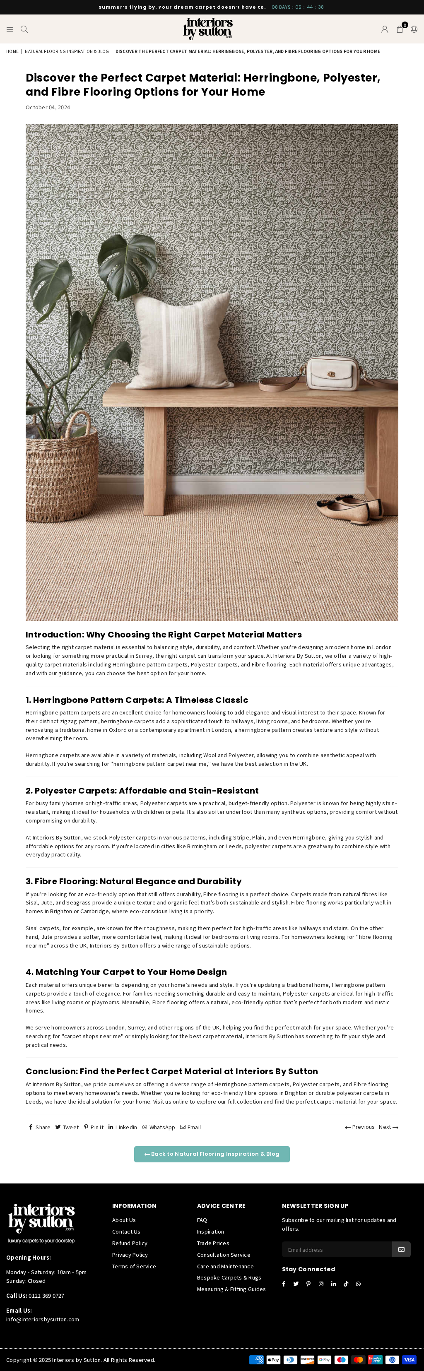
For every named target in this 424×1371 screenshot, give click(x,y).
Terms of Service (134, 1266)
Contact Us (126, 1231)
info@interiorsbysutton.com (43, 1319)
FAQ (202, 1220)
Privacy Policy (130, 1254)
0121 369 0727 (46, 1295)
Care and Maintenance (225, 1266)
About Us (124, 1220)
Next (385, 1126)
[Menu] (9, 29)
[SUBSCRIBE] (401, 1249)
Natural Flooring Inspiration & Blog (67, 51)
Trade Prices (213, 1243)
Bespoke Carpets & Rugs (229, 1277)
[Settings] (412, 29)
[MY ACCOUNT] (385, 29)
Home (12, 51)
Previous (363, 1126)
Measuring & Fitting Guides (231, 1289)
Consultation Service (224, 1254)
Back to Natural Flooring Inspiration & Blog (214, 1154)
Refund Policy (129, 1243)
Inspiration (210, 1231)
